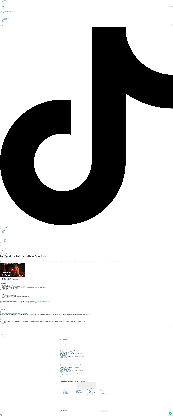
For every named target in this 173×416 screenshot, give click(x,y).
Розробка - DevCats (64, 412)
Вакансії (3, 8)
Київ (2, 2)
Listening (3, 14)
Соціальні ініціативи (92, 392)
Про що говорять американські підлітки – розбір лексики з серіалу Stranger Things (37, 301)
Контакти (3, 9)
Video (2, 22)
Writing (3, 15)
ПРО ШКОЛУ (4, 7)
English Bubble (65, 391)
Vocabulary (3, 13)
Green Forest (4, 257)
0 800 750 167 (3, 330)
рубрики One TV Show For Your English (31, 302)
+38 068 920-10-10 (103, 393)
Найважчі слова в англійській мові (5, 320)
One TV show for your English (4, 253)
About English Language (5, 18)
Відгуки (90, 391)
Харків (3, 3)
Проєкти (3, 6)
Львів (2, 1)
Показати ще (93, 388)
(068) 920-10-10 (3, 331)
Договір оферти (76, 410)
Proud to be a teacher (79, 392)
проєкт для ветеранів (66, 393)
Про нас (90, 390)
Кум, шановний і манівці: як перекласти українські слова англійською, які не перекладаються (13, 313)
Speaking (3, 21)
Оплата (8, 226)
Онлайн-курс (4, 0)
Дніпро (3, 4)
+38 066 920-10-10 (103, 391)
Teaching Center (78, 390)
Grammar (3, 12)
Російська (103, 412)
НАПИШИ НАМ (3, 337)
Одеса (3, 326)
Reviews (3, 17)
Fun (2, 20)
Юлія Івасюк (8, 257)
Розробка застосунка (64, 413)
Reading (3, 232)
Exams (3, 16)
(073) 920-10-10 (3, 332)
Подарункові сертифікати (66, 392)
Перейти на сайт (79, 347)
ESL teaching (4, 23)
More (2, 234)
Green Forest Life (4, 19)
